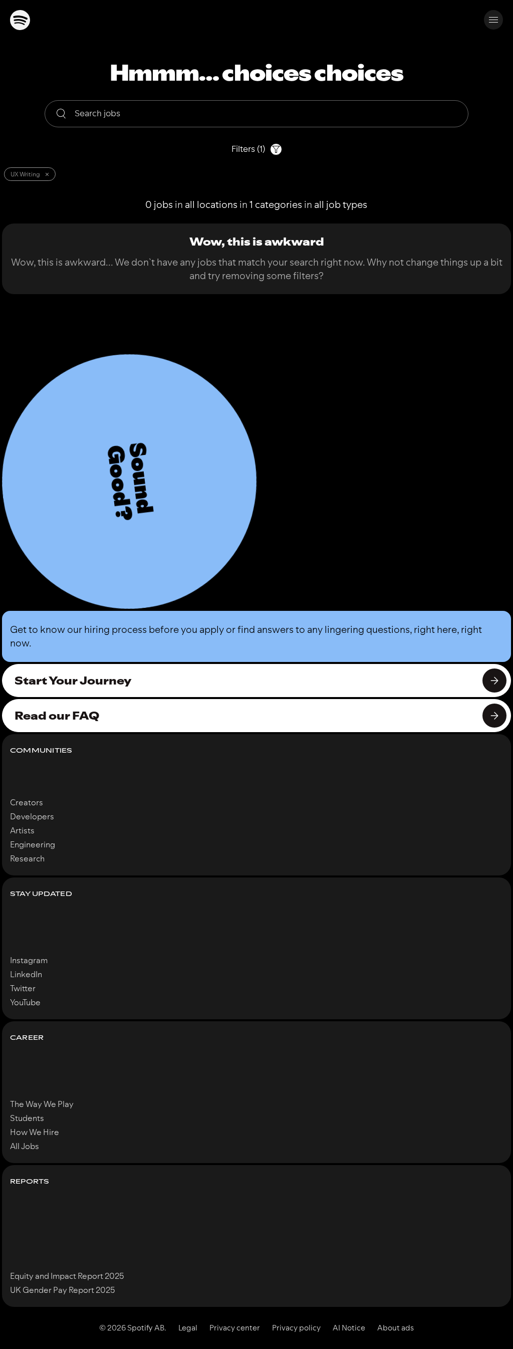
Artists (22, 830)
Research (27, 858)
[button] (129, 481)
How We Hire (34, 1132)
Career (27, 1037)
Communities (41, 750)
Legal (187, 1328)
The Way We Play (42, 1104)
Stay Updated (41, 893)
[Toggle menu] (493, 20)
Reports (30, 1181)
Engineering (32, 844)
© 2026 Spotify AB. (132, 1328)
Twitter (23, 988)
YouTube (25, 1002)
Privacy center (234, 1328)
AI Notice (349, 1328)
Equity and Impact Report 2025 (67, 1276)
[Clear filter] (47, 174)
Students (27, 1118)
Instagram (29, 960)
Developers (32, 816)
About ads (395, 1328)
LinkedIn (26, 974)
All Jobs (24, 1146)
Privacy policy (296, 1328)
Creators (26, 802)
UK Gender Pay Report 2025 (62, 1290)
